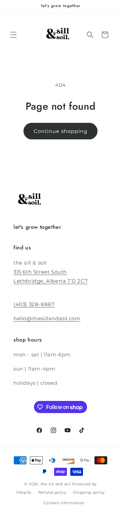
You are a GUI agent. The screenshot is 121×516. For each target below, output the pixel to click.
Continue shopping (60, 131)
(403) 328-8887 (33, 304)
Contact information (63, 502)
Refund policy (52, 492)
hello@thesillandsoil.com (46, 318)
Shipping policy (89, 492)
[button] (13, 34)
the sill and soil (56, 484)
